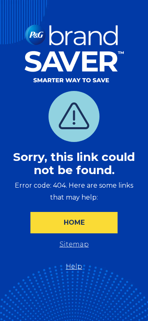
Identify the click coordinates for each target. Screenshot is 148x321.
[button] (74, 222)
